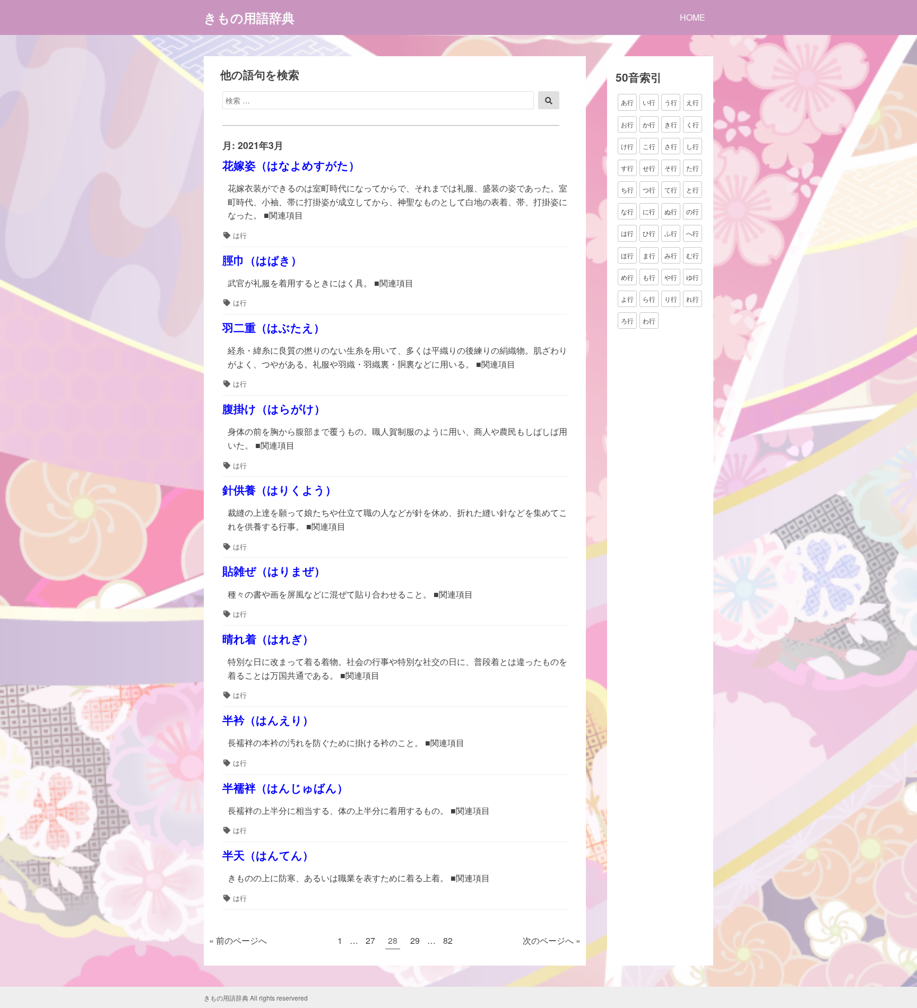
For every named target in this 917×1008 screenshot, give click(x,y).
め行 (627, 276)
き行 (670, 123)
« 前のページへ (238, 940)
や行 (670, 276)
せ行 (649, 167)
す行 (627, 167)
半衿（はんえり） (268, 719)
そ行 (670, 167)
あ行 (627, 102)
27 (370, 942)
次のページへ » (552, 940)
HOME (692, 17)
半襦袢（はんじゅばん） (285, 787)
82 (448, 942)
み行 (670, 254)
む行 (692, 254)
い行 (649, 102)
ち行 (627, 189)
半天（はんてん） (268, 855)
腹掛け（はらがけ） (273, 408)
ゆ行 (692, 276)
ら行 (649, 298)
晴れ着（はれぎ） (268, 638)
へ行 (692, 233)
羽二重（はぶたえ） (273, 327)
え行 (692, 102)
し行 (692, 145)
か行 (649, 123)
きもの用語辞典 (249, 17)
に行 (649, 211)
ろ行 (627, 320)
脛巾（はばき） (262, 260)
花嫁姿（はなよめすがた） (291, 165)
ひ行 (649, 233)
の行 (692, 211)
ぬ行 (670, 211)
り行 (670, 298)
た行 (692, 167)
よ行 (627, 298)
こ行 (649, 145)
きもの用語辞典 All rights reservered (256, 997)
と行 (692, 189)
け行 (627, 145)
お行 (627, 123)
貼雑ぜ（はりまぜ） (273, 570)
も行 (649, 276)
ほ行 (627, 254)
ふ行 (670, 233)
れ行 (692, 298)
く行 (692, 123)
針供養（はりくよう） (279, 489)
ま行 (649, 254)
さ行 (670, 145)
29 (415, 942)
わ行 (649, 320)
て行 (670, 189)
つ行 (649, 189)
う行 (670, 102)
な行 (627, 211)
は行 (240, 235)
